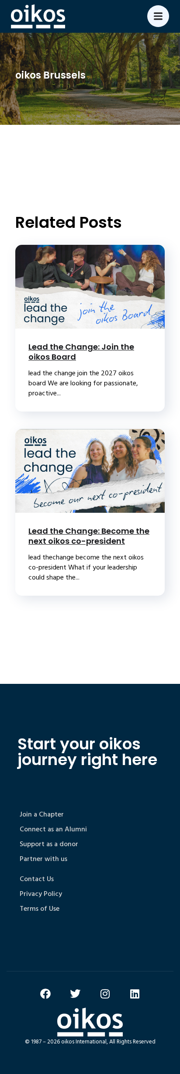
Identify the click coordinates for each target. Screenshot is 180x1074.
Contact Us (37, 879)
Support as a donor (49, 844)
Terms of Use (39, 908)
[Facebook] (45, 993)
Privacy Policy (41, 893)
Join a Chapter (42, 814)
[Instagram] (105, 993)
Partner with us (43, 859)
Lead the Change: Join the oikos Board (81, 352)
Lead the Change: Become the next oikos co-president (88, 536)
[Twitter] (75, 993)
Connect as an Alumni (53, 829)
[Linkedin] (134, 993)
